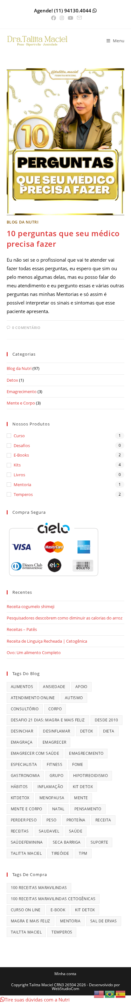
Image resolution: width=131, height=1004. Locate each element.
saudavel (49, 831)
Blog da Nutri (23, 222)
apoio (81, 686)
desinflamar (56, 731)
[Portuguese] (110, 993)
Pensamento (87, 809)
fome (77, 764)
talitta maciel (26, 853)
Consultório (24, 709)
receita (103, 820)
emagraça (22, 742)
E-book (58, 910)
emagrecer (54, 742)
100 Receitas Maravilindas (39, 887)
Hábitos (19, 786)
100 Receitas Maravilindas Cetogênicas (53, 898)
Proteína (76, 820)
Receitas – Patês (22, 629)
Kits (17, 465)
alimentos (22, 686)
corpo (55, 709)
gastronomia (25, 775)
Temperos (23, 494)
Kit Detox (83, 786)
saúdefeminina (27, 842)
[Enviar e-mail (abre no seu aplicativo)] (78, 18)
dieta (108, 731)
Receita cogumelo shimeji (30, 606)
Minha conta (65, 973)
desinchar (22, 731)
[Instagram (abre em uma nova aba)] (62, 18)
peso (51, 820)
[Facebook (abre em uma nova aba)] (53, 18)
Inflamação (50, 786)
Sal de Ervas (103, 921)
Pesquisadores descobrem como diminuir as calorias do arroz (64, 618)
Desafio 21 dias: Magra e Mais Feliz (48, 720)
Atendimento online (33, 697)
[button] (35, 999)
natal (58, 809)
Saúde (75, 831)
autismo (74, 697)
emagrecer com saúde (35, 753)
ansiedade (54, 686)
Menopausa (52, 797)
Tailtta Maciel (26, 932)
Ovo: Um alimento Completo (34, 652)
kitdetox (20, 797)
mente (81, 797)
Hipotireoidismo (90, 775)
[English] (99, 993)
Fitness (54, 764)
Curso (19, 435)
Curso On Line (26, 910)
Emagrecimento (22, 391)
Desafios (22, 445)
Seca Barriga (67, 842)
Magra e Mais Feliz (30, 921)
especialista (24, 764)
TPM (83, 853)
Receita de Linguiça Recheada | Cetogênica (47, 641)
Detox (12, 380)
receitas (20, 831)
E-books (21, 455)
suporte (99, 842)
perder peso (24, 820)
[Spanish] (120, 993)
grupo (56, 775)
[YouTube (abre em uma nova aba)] (70, 18)
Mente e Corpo (21, 403)
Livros (19, 475)
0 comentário (26, 327)
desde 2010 (106, 720)
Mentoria (22, 484)
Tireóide (60, 853)
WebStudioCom (65, 988)
